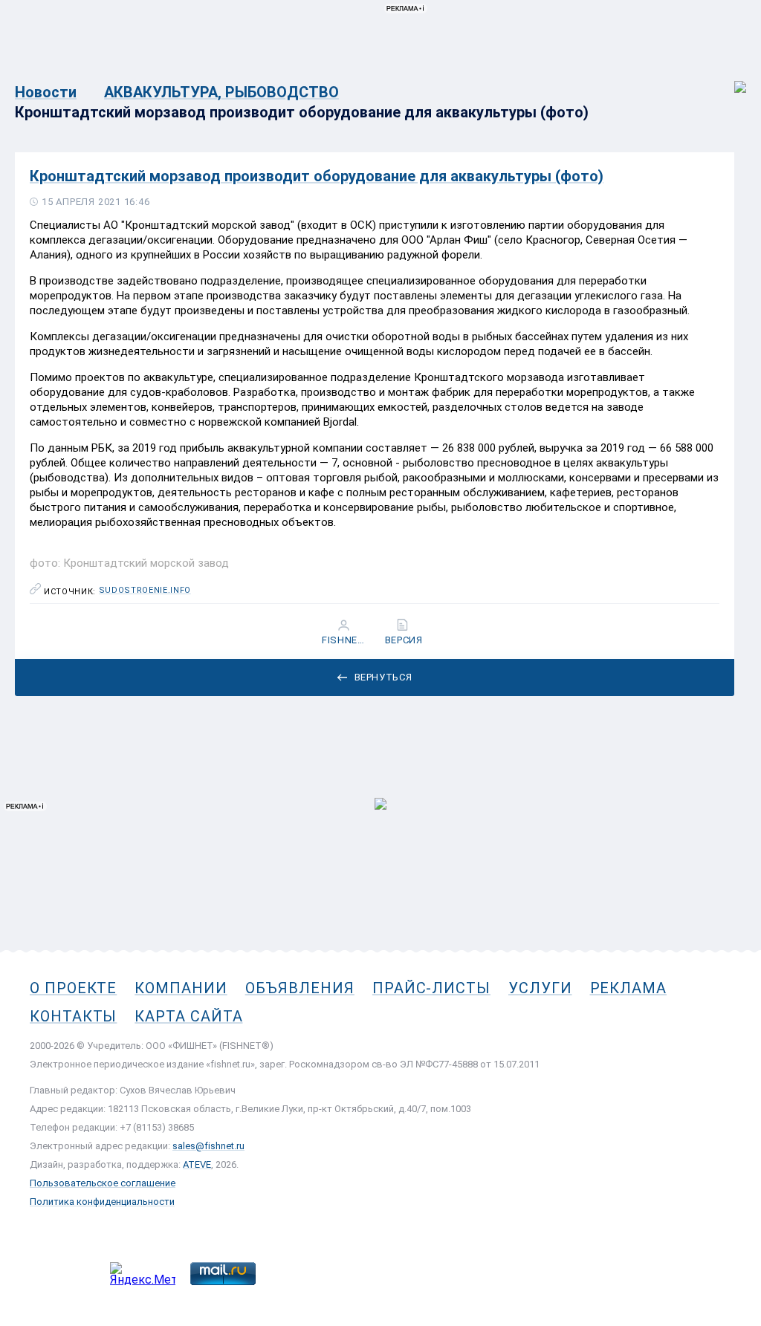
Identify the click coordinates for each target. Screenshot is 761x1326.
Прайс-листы (431, 988)
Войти (730, 79)
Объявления (299, 988)
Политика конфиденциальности (102, 1201)
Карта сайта (188, 1016)
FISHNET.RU (345, 640)
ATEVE (197, 1164)
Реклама (628, 988)
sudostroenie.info (145, 590)
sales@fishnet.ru (208, 1145)
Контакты (73, 1016)
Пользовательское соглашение (102, 1183)
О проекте (73, 988)
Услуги (540, 988)
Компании (181, 988)
